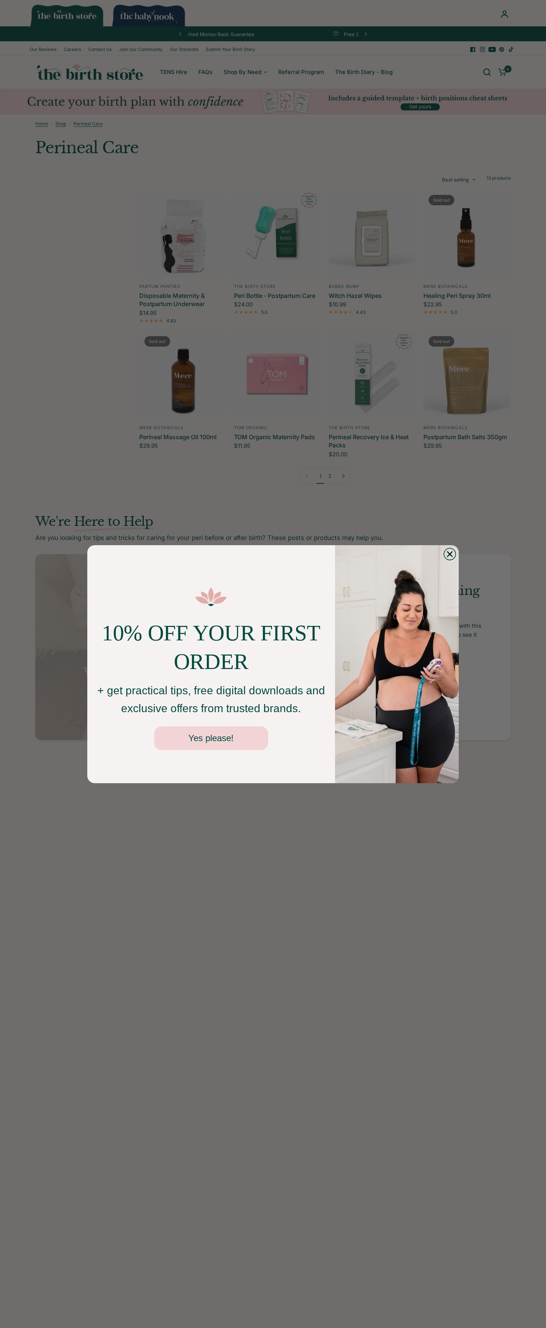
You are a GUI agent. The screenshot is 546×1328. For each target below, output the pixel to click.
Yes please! (211, 738)
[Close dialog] (450, 554)
